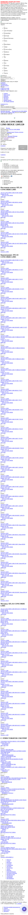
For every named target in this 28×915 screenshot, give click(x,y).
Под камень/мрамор (9, 137)
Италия (14, 111)
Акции (8, 869)
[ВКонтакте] (11, 176)
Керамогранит (10, 132)
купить (2, 199)
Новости (9, 859)
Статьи (8, 861)
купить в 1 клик (23, 147)
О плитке (9, 863)
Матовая (15, 136)
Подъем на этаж (11, 874)
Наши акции (7, 94)
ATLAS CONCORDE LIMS (8, 112)
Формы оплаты (7, 100)
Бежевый (6, 138)
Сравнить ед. (4, 104)
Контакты (6, 97)
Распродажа (10, 867)
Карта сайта (7, 909)
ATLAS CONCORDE (21, 111)
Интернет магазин (5, 111)
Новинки (6, 96)
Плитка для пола (19, 132)
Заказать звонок (5, 85)
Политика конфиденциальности (12, 907)
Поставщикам (10, 878)
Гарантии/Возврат (11, 871)
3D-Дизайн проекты (9, 101)
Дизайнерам (10, 875)
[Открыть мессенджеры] (24, 909)
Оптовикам (9, 877)
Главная (6, 93)
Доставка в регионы (12, 873)
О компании (10, 865)
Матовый (10, 136)
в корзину (3, 145)
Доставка (6, 98)
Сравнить (3, 154)
